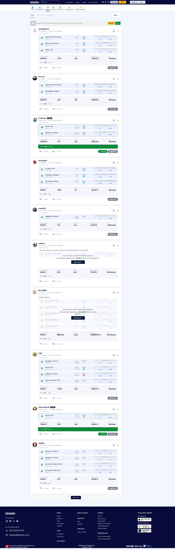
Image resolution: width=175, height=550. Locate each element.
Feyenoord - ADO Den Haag (53, 37)
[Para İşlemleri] (106, 2)
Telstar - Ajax (49, 49)
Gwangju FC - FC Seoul (51, 361)
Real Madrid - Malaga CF (52, 91)
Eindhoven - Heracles (51, 132)
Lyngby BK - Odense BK (52, 216)
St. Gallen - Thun (50, 168)
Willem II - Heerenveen (52, 43)
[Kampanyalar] (103, 2)
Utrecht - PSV (49, 126)
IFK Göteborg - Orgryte (51, 181)
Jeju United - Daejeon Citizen (53, 464)
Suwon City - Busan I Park (52, 380)
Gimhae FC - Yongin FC (51, 451)
